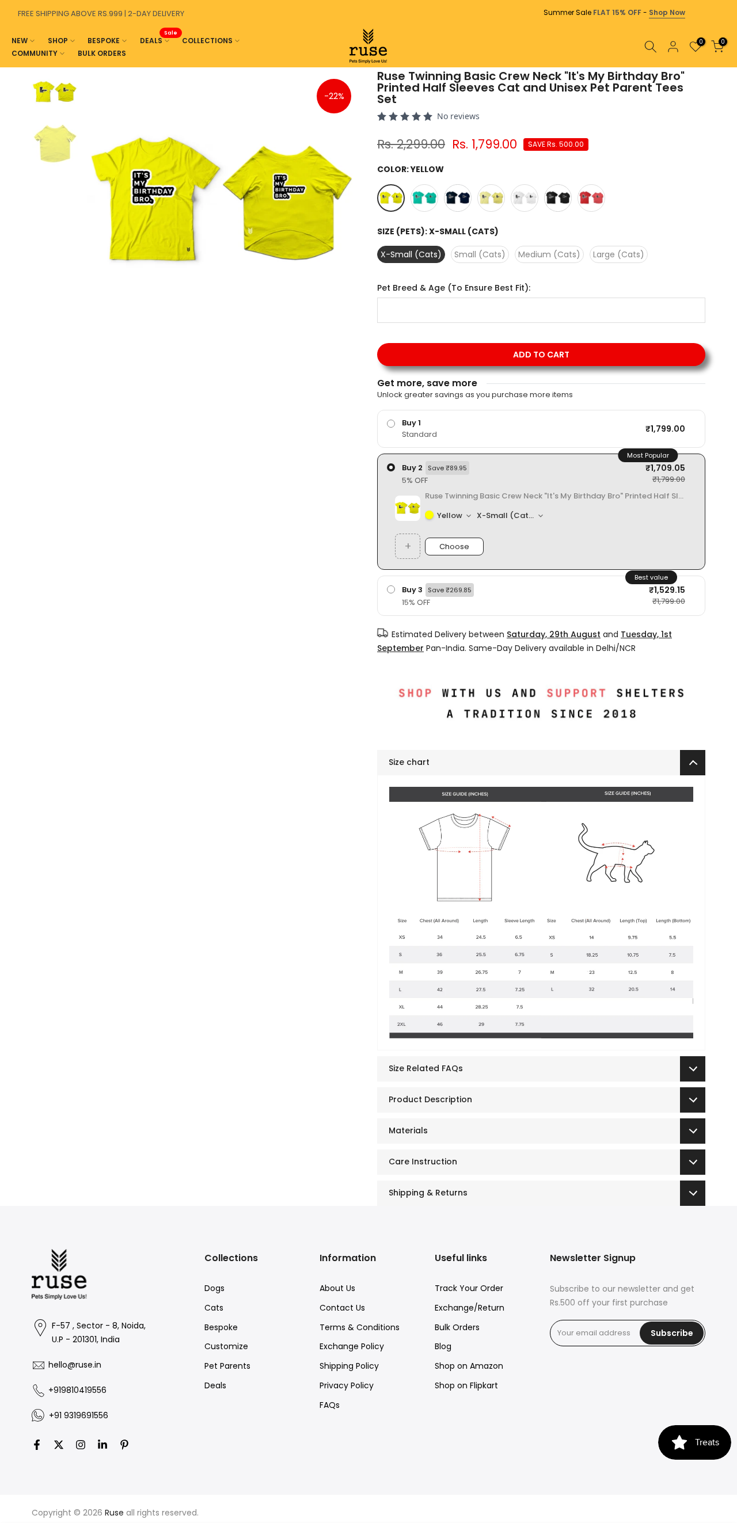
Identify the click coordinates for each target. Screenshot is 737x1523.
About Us (337, 1288)
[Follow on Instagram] (80, 1445)
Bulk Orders (457, 1327)
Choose (454, 546)
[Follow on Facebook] (37, 1445)
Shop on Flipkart (466, 1385)
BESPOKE (104, 40)
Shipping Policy (349, 1366)
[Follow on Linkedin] (102, 1445)
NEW (20, 40)
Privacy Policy (347, 1385)
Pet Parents (227, 1366)
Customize (226, 1346)
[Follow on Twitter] (59, 1445)
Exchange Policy (352, 1346)
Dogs (214, 1288)
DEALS (159, 40)
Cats (213, 1307)
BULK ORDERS (102, 53)
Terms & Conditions (360, 1327)
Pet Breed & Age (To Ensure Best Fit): (453, 288)
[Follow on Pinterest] (124, 1445)
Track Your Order (469, 1288)
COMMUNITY (35, 53)
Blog (443, 1346)
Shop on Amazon (469, 1366)
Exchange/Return (469, 1307)
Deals (215, 1385)
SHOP (58, 40)
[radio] (541, 429)
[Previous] (11, 67)
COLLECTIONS (207, 40)
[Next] (725, 67)
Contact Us (342, 1307)
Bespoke (221, 1327)
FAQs (330, 1405)
